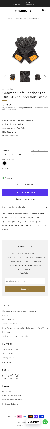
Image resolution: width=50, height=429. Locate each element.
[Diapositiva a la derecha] (44, 76)
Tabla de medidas (39, 151)
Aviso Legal (7, 391)
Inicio (10, 19)
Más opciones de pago (25, 199)
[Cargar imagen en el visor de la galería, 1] (12, 76)
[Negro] (4, 163)
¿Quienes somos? (10, 349)
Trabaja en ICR (8, 358)
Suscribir (25, 289)
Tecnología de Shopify (25, 423)
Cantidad (6, 168)
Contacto (6, 362)
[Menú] (3, 11)
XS (6, 155)
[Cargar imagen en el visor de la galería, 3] (37, 76)
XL (34, 155)
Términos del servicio (11, 324)
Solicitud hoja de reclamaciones (16, 336)
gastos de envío (28, 108)
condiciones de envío (29, 4)
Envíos (5, 315)
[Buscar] (46, 10)
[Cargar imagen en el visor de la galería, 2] (25, 76)
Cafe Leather (7, 89)
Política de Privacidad (12, 395)
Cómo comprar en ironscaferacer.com (19, 311)
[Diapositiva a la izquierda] (5, 76)
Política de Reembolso (12, 400)
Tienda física (7, 354)
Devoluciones (8, 320)
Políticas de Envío (10, 404)
